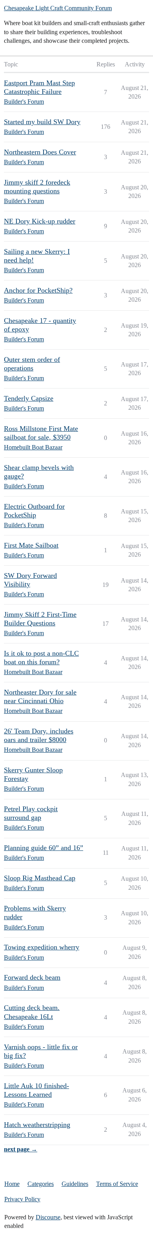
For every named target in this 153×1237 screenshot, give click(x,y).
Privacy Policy (22, 1199)
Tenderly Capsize (28, 398)
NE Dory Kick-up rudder (39, 221)
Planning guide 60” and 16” (43, 848)
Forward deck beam (32, 977)
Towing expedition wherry (41, 947)
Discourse (48, 1217)
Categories (40, 1183)
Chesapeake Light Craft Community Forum (58, 8)
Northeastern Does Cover (40, 152)
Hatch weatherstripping (37, 1125)
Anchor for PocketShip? (38, 290)
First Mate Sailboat (31, 545)
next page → (20, 1149)
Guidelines (75, 1183)
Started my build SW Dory (42, 122)
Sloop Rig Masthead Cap (39, 878)
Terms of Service (117, 1183)
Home (12, 1183)
